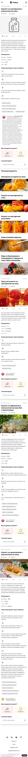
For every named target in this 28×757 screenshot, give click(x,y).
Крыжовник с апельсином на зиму (9, 693)
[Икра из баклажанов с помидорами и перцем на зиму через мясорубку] (14, 269)
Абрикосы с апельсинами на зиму (9, 503)
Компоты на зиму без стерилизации (10, 515)
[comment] (25, 164)
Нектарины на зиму (20, 111)
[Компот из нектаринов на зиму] (14, 206)
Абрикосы (3, 456)
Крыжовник (4, 599)
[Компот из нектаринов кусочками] (14, 227)
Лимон (3, 331)
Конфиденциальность (14, 750)
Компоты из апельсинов (7, 111)
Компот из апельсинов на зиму (9, 105)
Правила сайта (14, 747)
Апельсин (3, 59)
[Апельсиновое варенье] (14, 245)
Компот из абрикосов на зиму (8, 506)
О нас (14, 744)
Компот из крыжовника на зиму (9, 685)
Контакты (14, 741)
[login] (26, 2)
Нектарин (3, 57)
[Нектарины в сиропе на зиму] (14, 185)
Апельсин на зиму (6, 103)
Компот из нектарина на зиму (8, 108)
